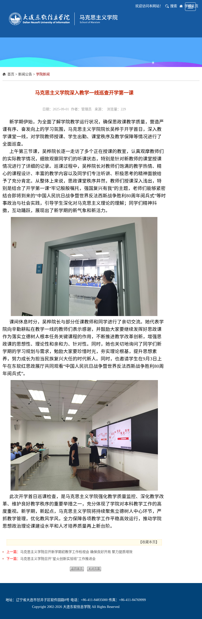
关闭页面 (94, 569)
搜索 (173, 6)
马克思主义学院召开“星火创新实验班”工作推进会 (58, 559)
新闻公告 (25, 74)
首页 (10, 74)
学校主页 (191, 6)
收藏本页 (149, 542)
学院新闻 (43, 74)
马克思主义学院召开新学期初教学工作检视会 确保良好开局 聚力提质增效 (76, 552)
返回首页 (77, 569)
